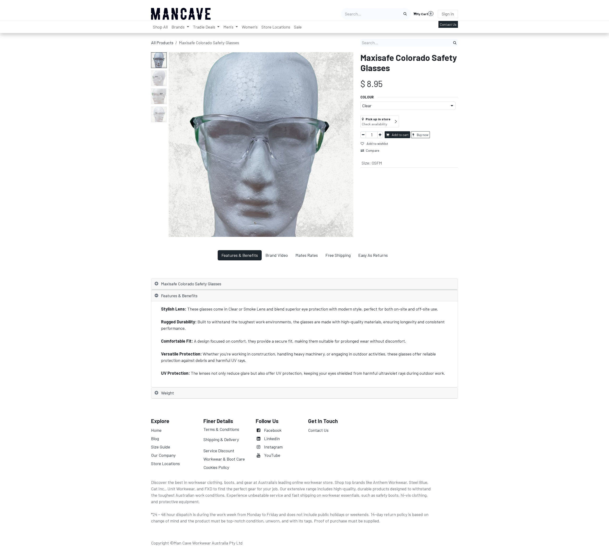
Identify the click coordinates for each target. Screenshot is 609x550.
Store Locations (165, 463)
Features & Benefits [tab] (239, 255)
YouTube (272, 455)
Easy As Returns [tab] (373, 255)
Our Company (164, 455)
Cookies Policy (216, 467)
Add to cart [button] (400, 135)
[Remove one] (363, 134)
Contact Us (448, 24)
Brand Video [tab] (276, 255)
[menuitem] (160, 27)
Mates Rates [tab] (306, 255)
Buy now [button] (422, 135)
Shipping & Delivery (221, 439)
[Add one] (380, 134)
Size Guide (160, 446)
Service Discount (218, 450)
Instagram (273, 446)
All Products (162, 42)
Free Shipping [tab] (338, 255)
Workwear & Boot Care (224, 459)
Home (156, 430)
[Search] (405, 13)
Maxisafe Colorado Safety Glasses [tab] (191, 283)
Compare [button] (372, 150)
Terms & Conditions (221, 429)
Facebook (272, 430)
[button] (178, 144)
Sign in (448, 13)
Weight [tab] (167, 392)
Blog (155, 438)
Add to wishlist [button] (377, 143)
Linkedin (272, 438)
